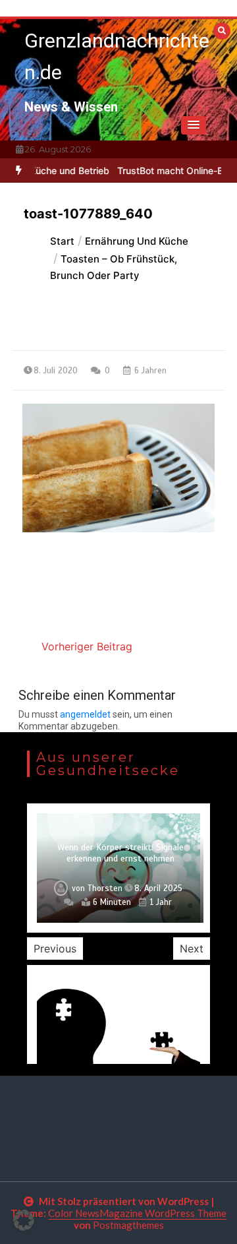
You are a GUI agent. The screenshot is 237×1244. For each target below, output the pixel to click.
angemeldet (85, 714)
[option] (118, 867)
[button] (193, 125)
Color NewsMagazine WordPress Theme (137, 1213)
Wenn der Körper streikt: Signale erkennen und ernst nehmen (120, 853)
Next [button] (191, 948)
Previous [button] (55, 948)
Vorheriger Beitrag (86, 646)
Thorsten (105, 888)
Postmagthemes (128, 1225)
